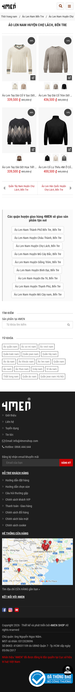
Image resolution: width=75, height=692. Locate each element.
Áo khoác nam (26, 361)
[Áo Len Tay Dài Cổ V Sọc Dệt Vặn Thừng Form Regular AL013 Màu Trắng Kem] (15, 86)
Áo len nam (44, 361)
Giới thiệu (10, 415)
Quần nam (59, 361)
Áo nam (7, 369)
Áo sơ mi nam (28, 346)
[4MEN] (9, 7)
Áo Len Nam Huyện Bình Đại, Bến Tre (37, 270)
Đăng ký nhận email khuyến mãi (20, 456)
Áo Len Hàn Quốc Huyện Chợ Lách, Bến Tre (54, 188)
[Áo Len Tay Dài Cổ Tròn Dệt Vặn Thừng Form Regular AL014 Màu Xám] (56, 86)
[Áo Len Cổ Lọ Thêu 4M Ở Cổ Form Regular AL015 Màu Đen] (47, 158)
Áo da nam (9, 361)
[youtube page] (17, 610)
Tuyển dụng (12, 428)
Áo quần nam (10, 346)
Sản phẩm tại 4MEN (13, 319)
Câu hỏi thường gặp (16, 493)
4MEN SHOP (57, 625)
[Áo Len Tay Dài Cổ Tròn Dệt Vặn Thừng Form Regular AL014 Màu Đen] (64, 86)
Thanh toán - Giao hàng (18, 506)
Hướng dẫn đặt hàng (17, 480)
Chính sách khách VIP (17, 499)
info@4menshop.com (25, 441)
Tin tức (9, 434)
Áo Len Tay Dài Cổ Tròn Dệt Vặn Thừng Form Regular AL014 (56, 95)
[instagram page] (10, 610)
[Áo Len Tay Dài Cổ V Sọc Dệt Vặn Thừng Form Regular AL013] (19, 58)
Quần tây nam (49, 354)
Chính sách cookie (15, 525)
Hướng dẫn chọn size (17, 486)
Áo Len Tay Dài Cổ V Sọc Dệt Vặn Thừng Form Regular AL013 (19, 95)
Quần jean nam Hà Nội (52, 376)
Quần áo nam (29, 376)
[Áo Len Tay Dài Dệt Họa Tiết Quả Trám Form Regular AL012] (19, 130)
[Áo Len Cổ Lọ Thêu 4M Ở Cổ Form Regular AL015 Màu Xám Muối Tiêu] (64, 158)
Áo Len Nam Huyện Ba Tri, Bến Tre (38, 278)
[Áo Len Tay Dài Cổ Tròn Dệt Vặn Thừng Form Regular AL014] (56, 58)
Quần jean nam (31, 354)
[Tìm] (68, 324)
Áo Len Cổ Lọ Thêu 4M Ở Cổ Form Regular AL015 (56, 167)
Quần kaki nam (11, 354)
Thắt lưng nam (11, 376)
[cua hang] (37, 562)
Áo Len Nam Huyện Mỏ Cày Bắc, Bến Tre (37, 254)
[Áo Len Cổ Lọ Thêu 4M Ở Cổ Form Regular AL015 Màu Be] (56, 158)
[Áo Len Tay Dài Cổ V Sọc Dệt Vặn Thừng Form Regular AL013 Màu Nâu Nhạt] (24, 86)
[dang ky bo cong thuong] (51, 678)
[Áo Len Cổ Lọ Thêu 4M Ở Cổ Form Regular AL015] (56, 130)
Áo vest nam (46, 346)
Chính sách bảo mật (16, 519)
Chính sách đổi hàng (17, 512)
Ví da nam (51, 369)
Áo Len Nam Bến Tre (33, 16)
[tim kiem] (60, 6)
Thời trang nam (9, 16)
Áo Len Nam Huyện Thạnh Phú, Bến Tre (38, 286)
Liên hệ (9, 421)
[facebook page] (4, 610)
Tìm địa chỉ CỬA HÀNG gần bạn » (21, 589)
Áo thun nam (22, 369)
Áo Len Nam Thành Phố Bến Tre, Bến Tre (37, 229)
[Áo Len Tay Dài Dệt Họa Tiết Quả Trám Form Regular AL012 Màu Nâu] (19, 158)
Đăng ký (66, 462)
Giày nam (37, 369)
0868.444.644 (23, 447)
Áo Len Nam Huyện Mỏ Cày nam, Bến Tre (38, 294)
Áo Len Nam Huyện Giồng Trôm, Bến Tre (38, 262)
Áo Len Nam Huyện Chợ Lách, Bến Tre (38, 246)
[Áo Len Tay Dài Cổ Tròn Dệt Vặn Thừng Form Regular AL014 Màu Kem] (47, 86)
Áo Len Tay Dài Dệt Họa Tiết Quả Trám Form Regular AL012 (19, 167)
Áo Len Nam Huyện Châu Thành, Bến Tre (37, 238)
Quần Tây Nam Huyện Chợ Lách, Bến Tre (21, 188)
